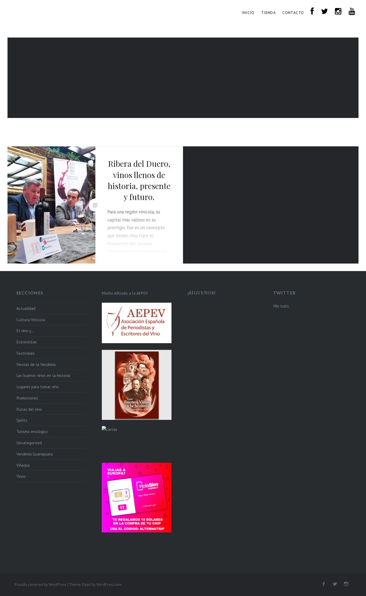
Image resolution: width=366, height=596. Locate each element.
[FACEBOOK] (312, 12)
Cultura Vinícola (30, 319)
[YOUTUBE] (352, 12)
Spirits (21, 420)
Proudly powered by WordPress (40, 584)
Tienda (268, 12)
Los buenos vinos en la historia (43, 375)
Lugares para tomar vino (37, 386)
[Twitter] (335, 584)
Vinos (21, 476)
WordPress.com (108, 584)
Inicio (248, 12)
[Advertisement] (183, 77)
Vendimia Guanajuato (34, 454)
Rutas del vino (29, 409)
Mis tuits (281, 306)
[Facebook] (323, 584)
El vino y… (25, 330)
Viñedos (23, 465)
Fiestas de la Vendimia (35, 364)
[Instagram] (346, 584)
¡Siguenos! (202, 292)
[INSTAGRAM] (338, 12)
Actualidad (25, 308)
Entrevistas (26, 342)
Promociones (27, 398)
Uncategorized (29, 442)
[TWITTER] (324, 12)
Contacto (293, 12)
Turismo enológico (32, 431)
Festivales (25, 353)
